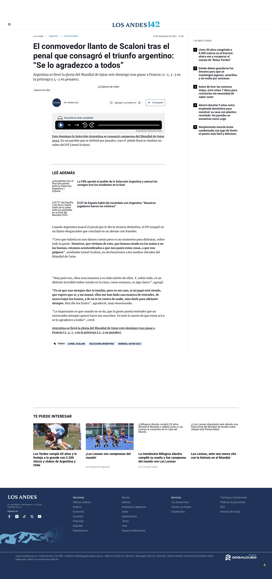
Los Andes (38, 36)
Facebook (9, 516)
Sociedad (78, 516)
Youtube (39, 516)
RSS (222, 506)
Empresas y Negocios (134, 506)
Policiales (78, 521)
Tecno (125, 521)
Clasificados (178, 511)
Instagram (17, 516)
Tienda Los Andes (181, 506)
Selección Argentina (101, 343)
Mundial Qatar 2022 (129, 343)
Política (77, 506)
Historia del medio (230, 511)
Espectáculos (80, 530)
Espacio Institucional (133, 530)
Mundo (126, 497)
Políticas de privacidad (232, 502)
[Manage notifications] (264, 565)
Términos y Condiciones (233, 497)
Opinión (126, 502)
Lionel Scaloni (76, 343)
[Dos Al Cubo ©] (241, 559)
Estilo (125, 511)
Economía (78, 511)
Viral (124, 525)
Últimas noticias (82, 502)
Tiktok (24, 516)
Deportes (53, 36)
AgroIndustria (129, 516)
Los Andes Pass (180, 502)
